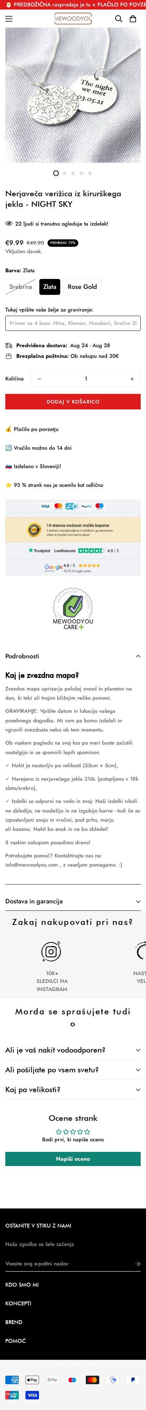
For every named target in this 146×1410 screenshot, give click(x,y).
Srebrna (20, 286)
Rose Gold (82, 286)
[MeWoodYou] (73, 19)
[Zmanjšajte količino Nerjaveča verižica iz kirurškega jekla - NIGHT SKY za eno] (39, 379)
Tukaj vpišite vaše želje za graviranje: (49, 310)
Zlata (49, 286)
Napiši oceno (73, 1159)
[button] (133, 19)
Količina (14, 379)
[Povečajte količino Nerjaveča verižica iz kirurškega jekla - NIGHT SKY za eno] (132, 379)
